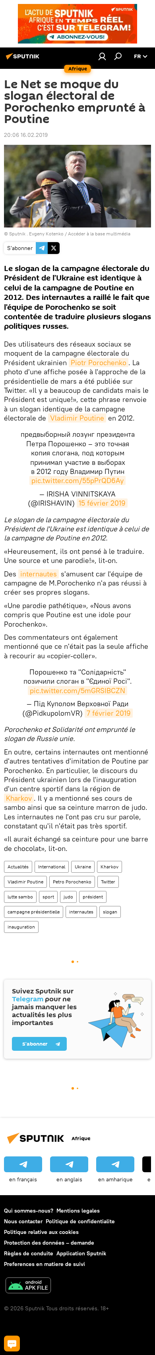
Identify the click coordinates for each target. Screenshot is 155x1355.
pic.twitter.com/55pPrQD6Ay (77, 480)
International (51, 867)
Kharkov (19, 798)
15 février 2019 (102, 503)
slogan (110, 912)
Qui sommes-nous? (28, 1210)
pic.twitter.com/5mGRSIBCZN (77, 690)
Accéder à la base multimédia (99, 234)
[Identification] (102, 56)
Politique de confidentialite (80, 1221)
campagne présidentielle (34, 912)
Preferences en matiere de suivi (44, 1264)
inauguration (21, 927)
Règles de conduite (28, 1253)
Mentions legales (78, 1210)
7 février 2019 (109, 713)
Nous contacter (23, 1221)
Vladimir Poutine (77, 418)
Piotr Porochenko (98, 362)
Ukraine (83, 867)
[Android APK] (28, 1286)
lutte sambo (20, 897)
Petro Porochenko (72, 882)
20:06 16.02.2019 (26, 134)
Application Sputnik (81, 1253)
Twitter (108, 882)
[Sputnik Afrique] (24, 59)
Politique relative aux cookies (41, 1232)
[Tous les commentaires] (12, 1343)
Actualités (18, 867)
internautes (38, 573)
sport (48, 897)
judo (68, 897)
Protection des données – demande (49, 1242)
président (93, 897)
